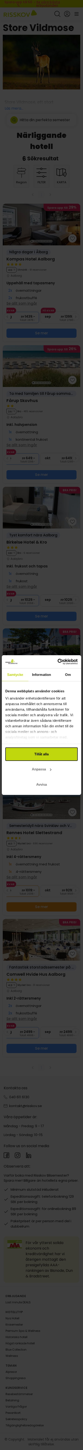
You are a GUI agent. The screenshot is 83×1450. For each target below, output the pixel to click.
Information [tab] (41, 674)
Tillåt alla (41, 754)
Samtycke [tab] (15, 674)
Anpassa (39, 769)
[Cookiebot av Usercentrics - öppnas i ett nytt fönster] (58, 662)
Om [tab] (68, 674)
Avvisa (41, 784)
